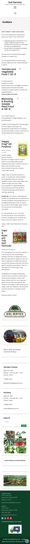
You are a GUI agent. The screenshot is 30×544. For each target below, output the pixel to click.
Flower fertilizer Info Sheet (9, 94)
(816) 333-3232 (8, 396)
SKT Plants (25, 541)
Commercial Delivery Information (12, 522)
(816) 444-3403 (8, 371)
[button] (27, 541)
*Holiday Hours (8, 379)
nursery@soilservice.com (11, 408)
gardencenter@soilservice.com (13, 383)
